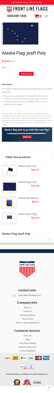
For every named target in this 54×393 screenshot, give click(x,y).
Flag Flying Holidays (27, 343)
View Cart (28, 336)
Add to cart (26, 73)
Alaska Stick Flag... (28, 214)
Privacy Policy (27, 319)
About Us (27, 308)
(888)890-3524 (16, 15)
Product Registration (27, 351)
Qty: (4, 67)
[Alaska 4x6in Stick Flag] (9, 170)
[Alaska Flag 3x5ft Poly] (20, 24)
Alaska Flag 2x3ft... (28, 182)
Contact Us (27, 311)
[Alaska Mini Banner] (9, 202)
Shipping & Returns (27, 315)
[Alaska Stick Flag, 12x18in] (9, 218)
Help (28, 339)
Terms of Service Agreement (27, 323)
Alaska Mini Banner (28, 198)
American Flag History (28, 347)
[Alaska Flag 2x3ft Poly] (9, 186)
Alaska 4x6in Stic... (27, 166)
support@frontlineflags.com (29, 295)
